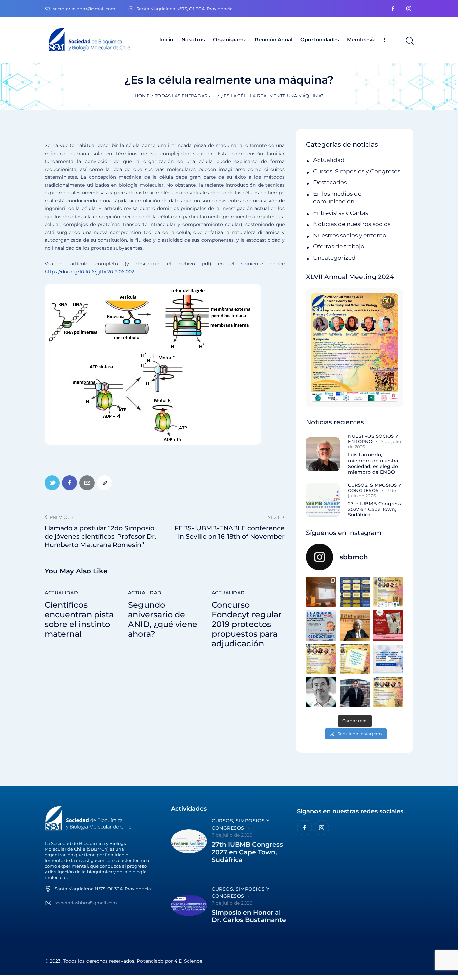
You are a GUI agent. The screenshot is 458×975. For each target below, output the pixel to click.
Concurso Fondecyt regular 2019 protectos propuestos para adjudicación (247, 624)
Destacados (330, 182)
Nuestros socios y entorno (349, 235)
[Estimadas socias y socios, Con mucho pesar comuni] (355, 625)
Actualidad (61, 593)
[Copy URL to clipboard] (104, 482)
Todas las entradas (181, 95)
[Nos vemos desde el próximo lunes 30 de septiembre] (388, 592)
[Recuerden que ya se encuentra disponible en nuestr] (388, 659)
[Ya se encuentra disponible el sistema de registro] (388, 692)
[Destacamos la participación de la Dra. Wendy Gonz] (321, 592)
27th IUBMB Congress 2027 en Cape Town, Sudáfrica (374, 509)
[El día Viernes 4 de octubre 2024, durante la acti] (321, 625)
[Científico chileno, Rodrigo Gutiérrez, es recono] (355, 692)
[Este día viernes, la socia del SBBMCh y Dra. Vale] (388, 625)
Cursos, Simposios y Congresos (356, 171)
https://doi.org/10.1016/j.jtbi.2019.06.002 (89, 272)
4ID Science (188, 961)
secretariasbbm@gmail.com (86, 902)
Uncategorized (334, 257)
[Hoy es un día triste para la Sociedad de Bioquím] (321, 692)
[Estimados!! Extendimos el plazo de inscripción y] (355, 659)
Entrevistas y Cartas (340, 212)
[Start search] (409, 41)
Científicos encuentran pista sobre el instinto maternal (79, 619)
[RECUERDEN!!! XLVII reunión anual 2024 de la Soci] (321, 659)
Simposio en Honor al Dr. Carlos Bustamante (249, 916)
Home (142, 95)
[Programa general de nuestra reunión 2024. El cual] (355, 592)
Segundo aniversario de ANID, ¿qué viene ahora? (162, 619)
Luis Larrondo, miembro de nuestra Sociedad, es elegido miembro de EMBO (373, 463)
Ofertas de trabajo (338, 246)
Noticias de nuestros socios (351, 224)
